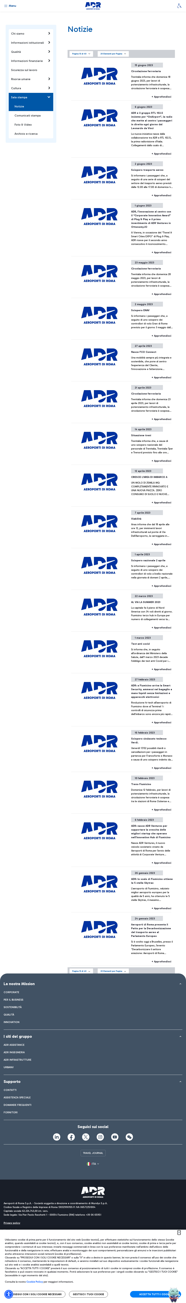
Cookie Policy (34, 1281)
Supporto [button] (12, 1081)
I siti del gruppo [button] (18, 1036)
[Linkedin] (56, 1137)
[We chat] (129, 1137)
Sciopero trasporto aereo (147, 170)
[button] (81, 54)
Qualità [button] (16, 52)
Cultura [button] (16, 88)
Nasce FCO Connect (143, 352)
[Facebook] (71, 1137)
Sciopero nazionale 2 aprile (148, 560)
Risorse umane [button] (20, 79)
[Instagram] (100, 1137)
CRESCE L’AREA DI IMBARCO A (149, 477)
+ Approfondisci (161, 96)
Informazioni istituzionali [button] (27, 42)
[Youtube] (114, 1137)
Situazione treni (141, 435)
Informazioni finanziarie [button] (27, 61)
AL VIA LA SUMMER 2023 (145, 602)
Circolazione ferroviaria (146, 71)
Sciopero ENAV (140, 310)
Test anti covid (140, 643)
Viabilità (136, 518)
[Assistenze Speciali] (179, 6)
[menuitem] (11, 992)
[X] (85, 1137)
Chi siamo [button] (17, 33)
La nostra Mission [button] (19, 983)
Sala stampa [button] (19, 97)
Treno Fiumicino (141, 784)
